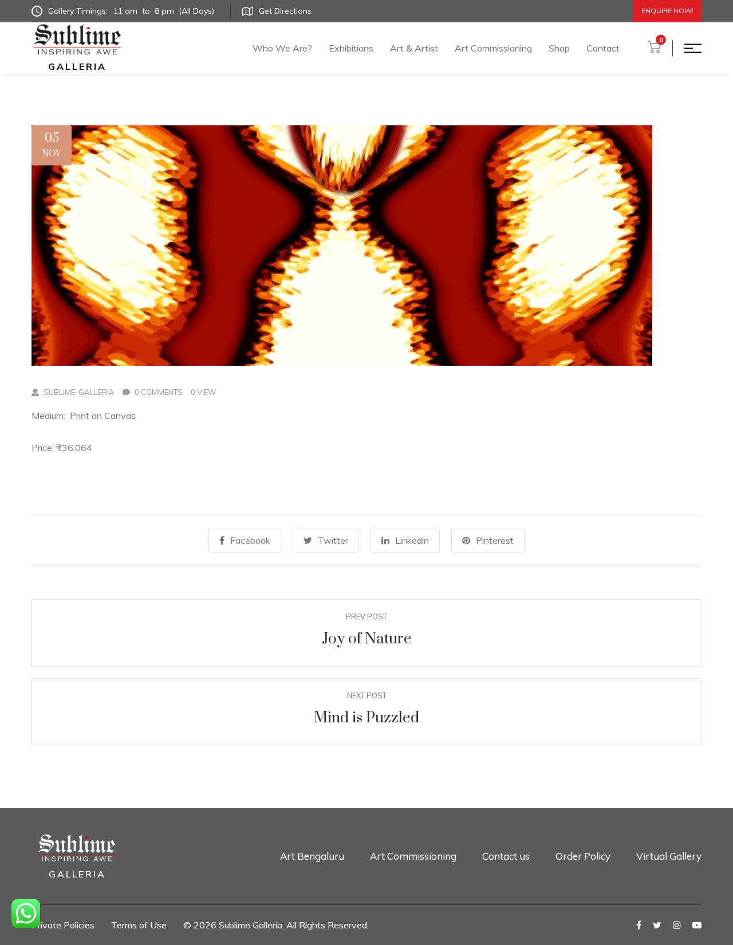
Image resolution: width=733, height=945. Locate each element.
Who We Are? (282, 48)
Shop (559, 48)
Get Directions (285, 11)
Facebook (250, 540)
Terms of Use (139, 925)
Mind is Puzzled (366, 718)
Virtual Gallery (669, 856)
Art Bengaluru (312, 856)
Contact (603, 48)
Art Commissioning (493, 48)
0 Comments (159, 392)
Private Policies (62, 925)
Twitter (333, 540)
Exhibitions (351, 48)
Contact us (506, 856)
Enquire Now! (667, 10)
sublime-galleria (79, 392)
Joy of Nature (367, 639)
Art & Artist (414, 48)
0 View (203, 392)
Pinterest (495, 540)
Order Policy (582, 856)
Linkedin (412, 540)
